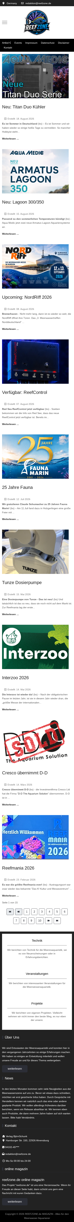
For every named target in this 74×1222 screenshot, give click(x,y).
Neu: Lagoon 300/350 (23, 202)
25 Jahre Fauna (17, 487)
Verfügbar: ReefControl (24, 392)
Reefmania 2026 (18, 868)
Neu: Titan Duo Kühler (23, 106)
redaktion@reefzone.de (38, 3)
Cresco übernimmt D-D (25, 772)
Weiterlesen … (10, 138)
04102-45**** (12, 1147)
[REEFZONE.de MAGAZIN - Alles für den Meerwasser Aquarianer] (37, 22)
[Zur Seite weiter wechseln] (48, 920)
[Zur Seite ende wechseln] (57, 920)
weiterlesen (15, 1068)
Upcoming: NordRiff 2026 (27, 297)
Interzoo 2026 (15, 677)
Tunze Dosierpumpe (22, 582)
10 (39, 920)
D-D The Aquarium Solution (33, 793)
